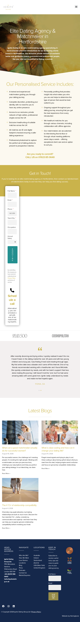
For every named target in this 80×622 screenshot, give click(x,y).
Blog (20, 565)
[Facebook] (3, 606)
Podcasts (22, 570)
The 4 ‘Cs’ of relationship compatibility (19, 505)
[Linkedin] (13, 606)
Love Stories (23, 560)
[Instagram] (8, 606)
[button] (76, 6)
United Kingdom (39, 568)
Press (21, 568)
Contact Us (23, 573)
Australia (37, 555)
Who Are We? (23, 555)
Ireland (36, 558)
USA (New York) (39, 565)
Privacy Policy (11, 278)
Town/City (11, 218)
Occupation (12, 227)
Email (10, 200)
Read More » (6, 473)
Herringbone (74, 616)
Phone (10, 209)
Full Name (11, 191)
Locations (22, 563)
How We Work (24, 558)
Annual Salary (10, 237)
